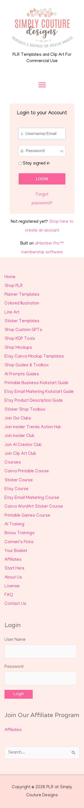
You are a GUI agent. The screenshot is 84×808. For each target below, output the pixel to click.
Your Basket (15, 551)
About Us (13, 577)
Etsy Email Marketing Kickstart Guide (39, 392)
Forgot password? (42, 199)
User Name (15, 640)
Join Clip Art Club (20, 454)
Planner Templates (21, 295)
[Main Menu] (42, 85)
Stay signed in (36, 163)
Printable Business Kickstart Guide (36, 383)
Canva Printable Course (26, 471)
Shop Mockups (18, 348)
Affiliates (13, 560)
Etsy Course (16, 489)
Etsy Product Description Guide (33, 400)
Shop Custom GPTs (23, 330)
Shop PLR (13, 286)
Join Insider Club (19, 436)
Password (13, 667)
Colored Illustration (21, 303)
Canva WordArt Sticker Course (33, 506)
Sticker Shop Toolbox (24, 409)
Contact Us (15, 604)
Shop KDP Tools (19, 339)
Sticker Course (18, 480)
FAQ (8, 595)
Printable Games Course (27, 515)
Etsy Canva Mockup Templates (34, 356)
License (11, 586)
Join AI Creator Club (23, 445)
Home (9, 277)
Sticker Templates (21, 321)
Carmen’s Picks (18, 542)
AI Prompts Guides (21, 374)
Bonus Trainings (19, 533)
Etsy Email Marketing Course (31, 498)
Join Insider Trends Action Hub (32, 427)
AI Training (14, 524)
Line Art (11, 312)
